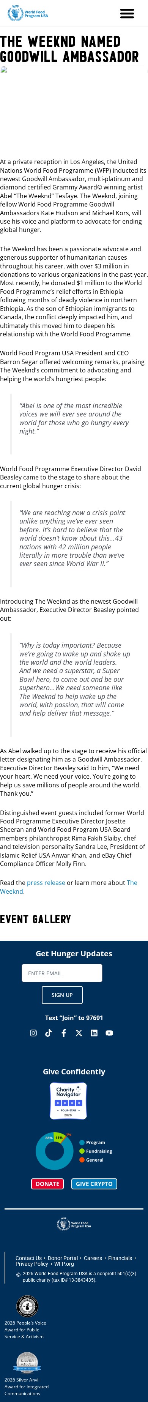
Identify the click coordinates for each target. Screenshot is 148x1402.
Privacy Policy (32, 1264)
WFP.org (64, 1264)
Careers (93, 1258)
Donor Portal (63, 1258)
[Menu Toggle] (127, 13)
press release (46, 882)
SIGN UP (62, 994)
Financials (120, 1258)
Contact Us (29, 1258)
